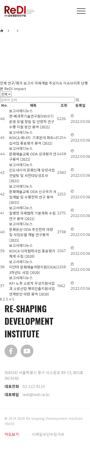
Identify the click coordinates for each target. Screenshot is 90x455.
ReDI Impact (15, 88)
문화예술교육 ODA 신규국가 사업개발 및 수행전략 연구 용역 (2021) (32, 197)
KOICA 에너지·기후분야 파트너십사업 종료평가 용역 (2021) (33, 140)
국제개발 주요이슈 (48, 82)
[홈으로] (1, 30)
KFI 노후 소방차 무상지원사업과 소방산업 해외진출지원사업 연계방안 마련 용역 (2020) (32, 288)
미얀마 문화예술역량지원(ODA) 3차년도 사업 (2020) (33, 269)
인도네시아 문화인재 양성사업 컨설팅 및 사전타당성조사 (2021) (32, 175)
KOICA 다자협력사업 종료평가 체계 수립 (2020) (32, 253)
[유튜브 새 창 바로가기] (27, 351)
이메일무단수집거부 (48, 434)
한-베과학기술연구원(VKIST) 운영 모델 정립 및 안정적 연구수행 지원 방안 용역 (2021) (31, 121)
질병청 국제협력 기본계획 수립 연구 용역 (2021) (32, 215)
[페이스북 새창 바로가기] (11, 351)
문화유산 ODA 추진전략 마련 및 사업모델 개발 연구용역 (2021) (31, 235)
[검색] (77, 99)
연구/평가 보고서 (21, 82)
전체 (3, 82)
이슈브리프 (71, 82)
